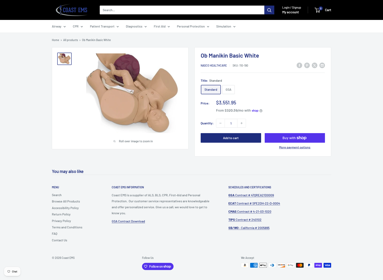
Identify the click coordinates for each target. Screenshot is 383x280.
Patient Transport (102, 26)
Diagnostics (134, 26)
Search (57, 195)
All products (70, 40)
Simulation (223, 26)
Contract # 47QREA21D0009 (251, 195)
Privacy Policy (61, 221)
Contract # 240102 (245, 219)
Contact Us (59, 240)
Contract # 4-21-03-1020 (249, 211)
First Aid (160, 26)
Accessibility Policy (65, 208)
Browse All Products (66, 201)
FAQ (54, 233)
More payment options (294, 147)
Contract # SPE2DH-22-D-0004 (254, 203)
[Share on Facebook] (299, 65)
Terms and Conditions (67, 227)
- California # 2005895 (248, 228)
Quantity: (207, 123)
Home (55, 40)
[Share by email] (322, 65)
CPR (76, 26)
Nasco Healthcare (214, 65)
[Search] (269, 10)
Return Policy (61, 214)
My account (290, 12)
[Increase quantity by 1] (241, 123)
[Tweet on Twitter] (314, 65)
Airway (56, 26)
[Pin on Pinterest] (307, 65)
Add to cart (231, 138)
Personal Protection (191, 26)
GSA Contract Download (128, 221)
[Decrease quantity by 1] (220, 123)
